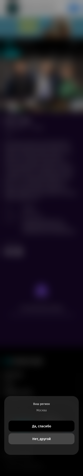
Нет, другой (41, 439)
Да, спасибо (41, 426)
